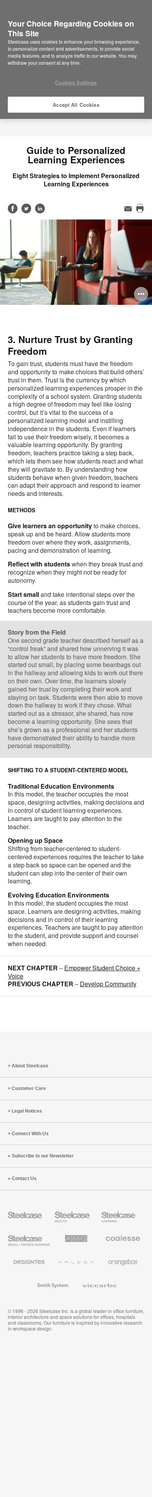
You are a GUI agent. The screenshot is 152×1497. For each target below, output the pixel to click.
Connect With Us (30, 1133)
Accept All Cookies (76, 104)
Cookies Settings (76, 82)
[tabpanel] (76, 262)
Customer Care (29, 1088)
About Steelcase (30, 1066)
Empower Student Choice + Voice (74, 971)
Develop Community (108, 983)
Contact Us (24, 1178)
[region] (76, 59)
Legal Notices (27, 1111)
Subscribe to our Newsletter (43, 1156)
